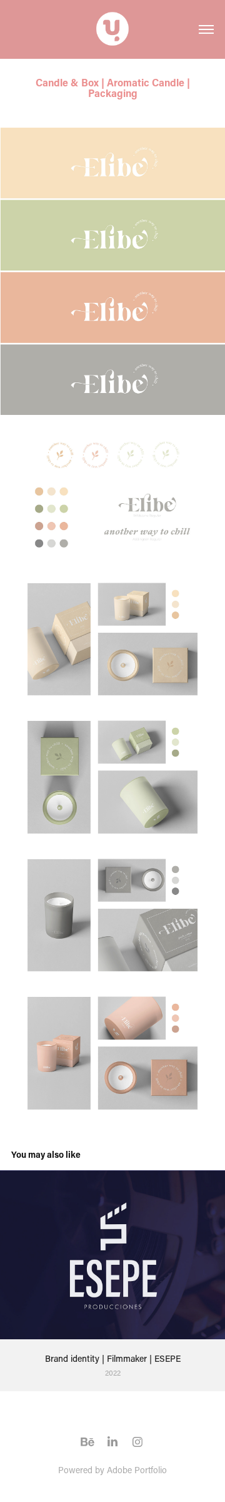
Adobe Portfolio (137, 1470)
